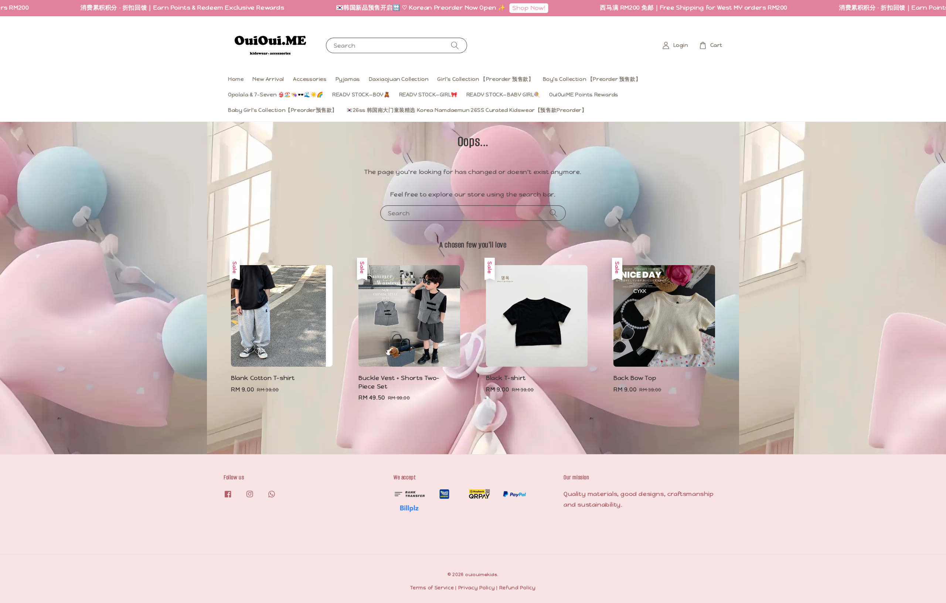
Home (236, 79)
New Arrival (268, 79)
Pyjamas (348, 79)
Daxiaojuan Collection (399, 79)
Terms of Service (432, 588)
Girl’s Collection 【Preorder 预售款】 (485, 79)
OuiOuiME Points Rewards (583, 94)
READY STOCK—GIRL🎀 (428, 94)
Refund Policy (517, 588)
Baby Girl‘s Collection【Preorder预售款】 (282, 110)
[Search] (455, 45)
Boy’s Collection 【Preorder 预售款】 (592, 79)
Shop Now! (497, 8)
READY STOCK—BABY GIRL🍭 (503, 94)
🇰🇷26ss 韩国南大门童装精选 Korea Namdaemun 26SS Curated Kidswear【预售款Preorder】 (466, 110)
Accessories (310, 79)
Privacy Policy (476, 588)
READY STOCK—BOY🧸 (361, 94)
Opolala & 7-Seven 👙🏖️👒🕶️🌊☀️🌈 (275, 94)
